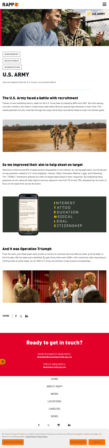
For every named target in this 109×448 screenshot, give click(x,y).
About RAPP (54, 386)
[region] (54, 439)
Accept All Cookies (78, 442)
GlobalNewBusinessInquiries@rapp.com (54, 357)
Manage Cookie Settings (13, 442)
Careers (54, 409)
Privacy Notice (42, 437)
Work (54, 394)
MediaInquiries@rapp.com (54, 367)
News (54, 416)
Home (54, 379)
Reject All (96, 442)
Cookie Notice (31, 437)
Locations (54, 401)
